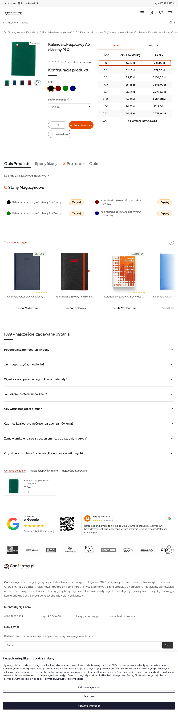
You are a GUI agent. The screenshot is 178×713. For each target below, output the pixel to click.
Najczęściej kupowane (75, 470)
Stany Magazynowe (26, 187)
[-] (51, 125)
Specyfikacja (47, 163)
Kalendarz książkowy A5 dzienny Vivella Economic (27, 296)
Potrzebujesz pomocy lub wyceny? (27, 349)
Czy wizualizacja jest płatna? (23, 408)
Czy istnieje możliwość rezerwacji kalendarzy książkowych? (43, 453)
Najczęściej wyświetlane (44, 470)
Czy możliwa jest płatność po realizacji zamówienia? (38, 423)
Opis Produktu (17, 163)
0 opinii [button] (69, 62)
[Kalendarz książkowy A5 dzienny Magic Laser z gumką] (75, 271)
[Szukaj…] (170, 22)
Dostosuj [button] (89, 696)
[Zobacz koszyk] (170, 12)
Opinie (95, 163)
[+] (64, 125)
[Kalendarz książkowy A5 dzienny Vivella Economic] (27, 271)
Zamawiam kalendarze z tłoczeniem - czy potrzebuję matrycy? (46, 438)
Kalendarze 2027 (35, 32)
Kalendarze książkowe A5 (93, 32)
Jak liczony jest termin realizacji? (25, 394)
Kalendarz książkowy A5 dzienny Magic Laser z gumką (75, 296)
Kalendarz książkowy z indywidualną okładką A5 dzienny (124, 296)
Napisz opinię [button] (82, 62)
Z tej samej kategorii (15, 242)
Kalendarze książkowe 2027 (62, 32)
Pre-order (76, 163)
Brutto (153, 45)
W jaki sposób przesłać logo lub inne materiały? (35, 379)
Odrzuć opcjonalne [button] (89, 686)
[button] (38, 82)
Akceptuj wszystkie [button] (89, 705)
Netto (116, 45)
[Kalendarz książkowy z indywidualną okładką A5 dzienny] (124, 271)
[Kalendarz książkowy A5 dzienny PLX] (13, 486)
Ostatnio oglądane (15, 470)
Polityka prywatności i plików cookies (63, 678)
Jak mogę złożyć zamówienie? (24, 364)
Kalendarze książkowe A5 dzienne (127, 32)
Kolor (51, 81)
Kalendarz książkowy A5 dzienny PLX (36, 482)
